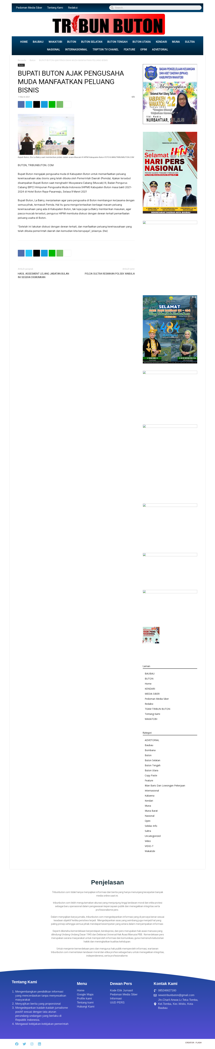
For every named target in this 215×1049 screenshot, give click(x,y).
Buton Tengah (152, 765)
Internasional (152, 790)
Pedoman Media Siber (29, 7)
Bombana (150, 750)
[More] (67, 104)
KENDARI (161, 41)
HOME (24, 41)
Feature (149, 780)
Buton (32, 60)
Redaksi (73, 7)
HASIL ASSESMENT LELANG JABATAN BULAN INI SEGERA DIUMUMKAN (43, 275)
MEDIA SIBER (152, 693)
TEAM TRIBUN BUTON (157, 708)
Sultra (148, 830)
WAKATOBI (55, 41)
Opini (147, 820)
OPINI (143, 49)
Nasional (149, 815)
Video (148, 841)
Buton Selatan (152, 760)
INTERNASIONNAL (76, 49)
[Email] (36, 104)
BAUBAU (38, 41)
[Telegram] (44, 104)
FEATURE (129, 49)
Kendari (149, 800)
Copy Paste (151, 775)
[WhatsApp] (59, 104)
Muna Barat (151, 810)
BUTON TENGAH (117, 41)
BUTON (71, 41)
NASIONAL (53, 49)
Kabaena (149, 795)
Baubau (149, 745)
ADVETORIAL (160, 49)
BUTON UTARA (142, 41)
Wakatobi (150, 851)
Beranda (22, 60)
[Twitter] (29, 104)
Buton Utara (151, 770)
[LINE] (52, 104)
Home (148, 683)
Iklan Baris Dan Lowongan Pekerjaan (165, 785)
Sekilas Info (151, 825)
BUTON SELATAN (91, 41)
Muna (148, 805)
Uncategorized (153, 836)
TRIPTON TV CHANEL (106, 49)
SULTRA (190, 41)
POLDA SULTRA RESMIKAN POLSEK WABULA (110, 273)
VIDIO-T (149, 846)
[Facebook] (21, 104)
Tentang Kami (55, 7)
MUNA (176, 41)
